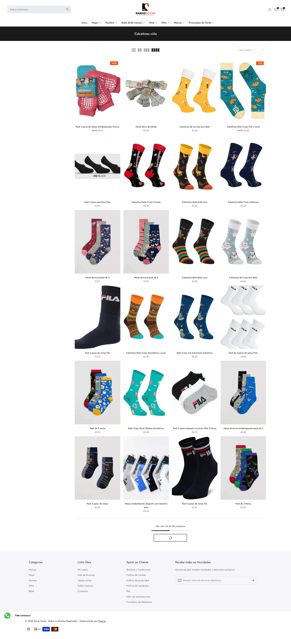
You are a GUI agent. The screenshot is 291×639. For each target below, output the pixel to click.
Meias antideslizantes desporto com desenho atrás (146, 505)
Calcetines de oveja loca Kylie (243, 277)
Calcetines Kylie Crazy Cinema (146, 202)
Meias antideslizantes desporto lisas (97, 582)
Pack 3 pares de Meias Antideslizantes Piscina (97, 126)
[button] (76, 62)
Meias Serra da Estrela (146, 126)
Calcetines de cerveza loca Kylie (194, 126)
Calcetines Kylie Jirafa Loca (194, 202)
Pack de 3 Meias (243, 503)
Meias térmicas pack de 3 (97, 277)
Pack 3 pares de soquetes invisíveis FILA (195, 582)
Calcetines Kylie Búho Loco (194, 277)
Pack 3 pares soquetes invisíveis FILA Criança (194, 428)
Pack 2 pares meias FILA (146, 582)
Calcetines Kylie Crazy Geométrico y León (146, 352)
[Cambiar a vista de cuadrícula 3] (146, 50)
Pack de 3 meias (97, 428)
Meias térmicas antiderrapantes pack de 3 (243, 428)
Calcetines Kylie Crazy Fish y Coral (243, 126)
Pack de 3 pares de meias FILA (243, 352)
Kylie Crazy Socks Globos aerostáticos (146, 428)
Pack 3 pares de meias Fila (97, 352)
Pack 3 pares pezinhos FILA (97, 202)
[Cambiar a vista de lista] (134, 50)
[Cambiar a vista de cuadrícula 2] (139, 50)
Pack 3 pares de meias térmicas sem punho (243, 582)
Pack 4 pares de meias (97, 503)
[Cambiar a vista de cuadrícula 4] (155, 50)
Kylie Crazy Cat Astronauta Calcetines (194, 352)
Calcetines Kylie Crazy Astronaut (243, 202)
